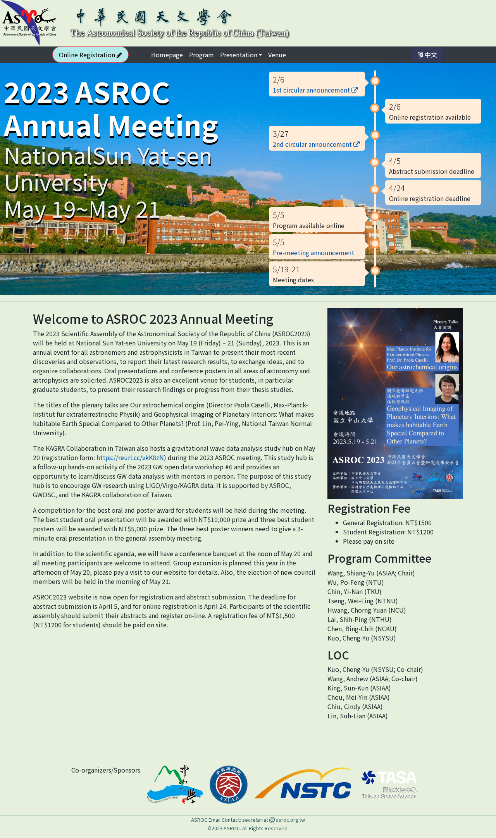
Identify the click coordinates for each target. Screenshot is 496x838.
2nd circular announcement (313, 144)
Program (201, 54)
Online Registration (88, 54)
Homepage (168, 54)
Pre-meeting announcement (313, 252)
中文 (430, 54)
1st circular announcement (312, 89)
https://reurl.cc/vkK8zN (130, 457)
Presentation (238, 54)
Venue (277, 54)
